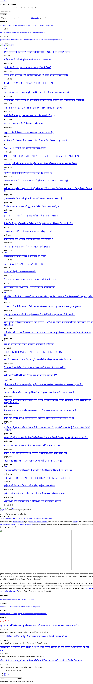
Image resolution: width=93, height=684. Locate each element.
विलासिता (5, 252)
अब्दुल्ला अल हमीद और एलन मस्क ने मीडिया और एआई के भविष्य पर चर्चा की (32, 501)
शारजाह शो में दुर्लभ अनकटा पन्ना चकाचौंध (20, 271)
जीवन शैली (5, 212)
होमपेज (5, 673)
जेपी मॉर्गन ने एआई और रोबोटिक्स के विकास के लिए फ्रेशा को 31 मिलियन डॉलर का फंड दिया (38, 223)
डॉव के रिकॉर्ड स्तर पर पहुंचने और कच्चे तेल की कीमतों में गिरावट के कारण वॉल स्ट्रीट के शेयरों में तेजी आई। (45, 100)
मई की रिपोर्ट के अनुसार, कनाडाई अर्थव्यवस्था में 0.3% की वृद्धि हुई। (29, 115)
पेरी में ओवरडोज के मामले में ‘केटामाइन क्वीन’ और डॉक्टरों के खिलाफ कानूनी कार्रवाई (35, 140)
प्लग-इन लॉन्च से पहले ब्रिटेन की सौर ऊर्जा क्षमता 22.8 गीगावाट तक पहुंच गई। (34, 108)
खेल (4, 340)
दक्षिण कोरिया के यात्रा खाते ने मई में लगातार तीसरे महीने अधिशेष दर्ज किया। (32, 445)
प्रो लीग (75, 522)
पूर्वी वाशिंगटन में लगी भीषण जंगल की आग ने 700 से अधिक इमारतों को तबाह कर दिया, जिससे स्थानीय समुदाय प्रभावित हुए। (31, 40)
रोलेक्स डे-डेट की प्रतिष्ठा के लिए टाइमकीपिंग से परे (23, 264)
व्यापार (5, 88)
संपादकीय (5, 466)
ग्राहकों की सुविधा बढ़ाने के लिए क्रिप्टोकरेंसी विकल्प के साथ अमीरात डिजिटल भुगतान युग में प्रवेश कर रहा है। (46, 437)
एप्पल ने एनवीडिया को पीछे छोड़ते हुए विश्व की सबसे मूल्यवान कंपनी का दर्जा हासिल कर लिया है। (40, 392)
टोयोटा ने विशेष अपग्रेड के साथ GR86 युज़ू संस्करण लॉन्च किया (28, 83)
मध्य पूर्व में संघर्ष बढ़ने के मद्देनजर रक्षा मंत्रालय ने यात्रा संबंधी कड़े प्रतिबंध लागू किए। (36, 453)
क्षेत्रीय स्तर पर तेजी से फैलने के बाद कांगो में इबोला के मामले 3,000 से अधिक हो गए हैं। (37, 181)
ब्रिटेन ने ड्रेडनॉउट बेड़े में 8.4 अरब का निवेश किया (23, 123)
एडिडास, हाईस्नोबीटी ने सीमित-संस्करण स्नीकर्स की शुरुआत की (28, 231)
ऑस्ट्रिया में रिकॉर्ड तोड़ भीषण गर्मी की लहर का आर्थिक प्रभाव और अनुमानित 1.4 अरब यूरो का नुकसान (42, 306)
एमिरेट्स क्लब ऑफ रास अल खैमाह (38, 522)
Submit (20, 678)
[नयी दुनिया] (7, 45)
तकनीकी (5, 380)
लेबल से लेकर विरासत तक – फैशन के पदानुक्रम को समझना (27, 247)
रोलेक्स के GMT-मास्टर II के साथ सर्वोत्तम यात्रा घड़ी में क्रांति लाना (30, 279)
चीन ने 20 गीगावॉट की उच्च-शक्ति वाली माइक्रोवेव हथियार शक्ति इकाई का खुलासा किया (37, 478)
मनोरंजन (5, 128)
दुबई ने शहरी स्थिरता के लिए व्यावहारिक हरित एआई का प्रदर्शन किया (29, 485)
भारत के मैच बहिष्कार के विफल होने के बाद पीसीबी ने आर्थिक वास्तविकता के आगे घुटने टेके (38, 470)
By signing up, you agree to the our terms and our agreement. (24, 18)
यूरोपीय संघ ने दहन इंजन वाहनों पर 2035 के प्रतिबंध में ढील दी (27, 67)
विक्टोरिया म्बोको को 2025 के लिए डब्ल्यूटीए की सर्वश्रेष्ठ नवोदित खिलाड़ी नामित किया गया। (38, 359)
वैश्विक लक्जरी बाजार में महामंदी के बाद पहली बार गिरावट (25, 256)
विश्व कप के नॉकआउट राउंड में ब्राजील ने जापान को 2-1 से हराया (28, 344)
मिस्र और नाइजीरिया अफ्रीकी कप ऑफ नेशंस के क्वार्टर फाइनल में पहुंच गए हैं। (34, 352)
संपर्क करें (6, 675)
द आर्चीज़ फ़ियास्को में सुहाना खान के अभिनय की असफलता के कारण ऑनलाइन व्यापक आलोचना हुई (41, 156)
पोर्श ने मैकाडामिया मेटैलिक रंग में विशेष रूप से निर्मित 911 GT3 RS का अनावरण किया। (37, 52)
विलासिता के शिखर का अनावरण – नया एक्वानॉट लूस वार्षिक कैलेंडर (29, 287)
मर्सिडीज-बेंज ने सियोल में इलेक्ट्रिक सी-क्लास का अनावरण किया (28, 59)
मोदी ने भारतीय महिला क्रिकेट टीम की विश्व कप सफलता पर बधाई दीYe (31, 375)
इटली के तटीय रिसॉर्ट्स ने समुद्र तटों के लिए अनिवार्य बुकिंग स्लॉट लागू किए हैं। (34, 461)
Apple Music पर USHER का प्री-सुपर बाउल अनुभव (25, 148)
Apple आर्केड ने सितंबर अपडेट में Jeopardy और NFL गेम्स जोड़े (28, 132)
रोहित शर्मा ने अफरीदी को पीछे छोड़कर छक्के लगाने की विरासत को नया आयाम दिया (34, 367)
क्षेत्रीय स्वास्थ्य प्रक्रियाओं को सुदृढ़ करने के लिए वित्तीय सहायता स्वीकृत (31, 206)
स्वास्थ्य (5, 169)
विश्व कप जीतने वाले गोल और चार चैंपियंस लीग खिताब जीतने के (16, 524)
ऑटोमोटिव (5, 48)
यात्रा (5, 423)
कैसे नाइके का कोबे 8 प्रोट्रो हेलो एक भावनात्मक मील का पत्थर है (28, 239)
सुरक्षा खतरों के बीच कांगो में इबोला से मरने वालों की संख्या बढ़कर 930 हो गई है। (34, 198)
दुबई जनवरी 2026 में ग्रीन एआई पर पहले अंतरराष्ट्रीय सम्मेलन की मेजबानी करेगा (34, 493)
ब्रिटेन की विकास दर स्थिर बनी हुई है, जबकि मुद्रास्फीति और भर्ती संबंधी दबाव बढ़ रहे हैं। (23, 32)
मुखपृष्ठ (2, 510)
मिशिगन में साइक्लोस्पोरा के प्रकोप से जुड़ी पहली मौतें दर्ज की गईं (28, 173)
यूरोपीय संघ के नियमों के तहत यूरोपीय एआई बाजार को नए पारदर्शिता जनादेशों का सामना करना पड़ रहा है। (27, 25)
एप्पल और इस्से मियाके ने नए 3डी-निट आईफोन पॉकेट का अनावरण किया (31, 216)
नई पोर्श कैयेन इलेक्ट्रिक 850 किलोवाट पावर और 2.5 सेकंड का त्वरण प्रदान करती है (36, 75)
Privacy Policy (35, 18)
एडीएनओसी (21, 522)
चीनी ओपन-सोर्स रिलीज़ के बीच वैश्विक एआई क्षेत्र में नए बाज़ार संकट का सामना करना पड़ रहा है (40, 410)
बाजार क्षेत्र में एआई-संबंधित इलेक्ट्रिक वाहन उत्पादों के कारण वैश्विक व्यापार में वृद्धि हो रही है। (39, 418)
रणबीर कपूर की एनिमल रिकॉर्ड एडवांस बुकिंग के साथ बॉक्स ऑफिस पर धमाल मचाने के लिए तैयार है (40, 163)
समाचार (5, 292)
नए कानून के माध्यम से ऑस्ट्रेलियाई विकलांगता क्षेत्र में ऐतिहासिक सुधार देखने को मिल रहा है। (39, 314)
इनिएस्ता (15, 522)
